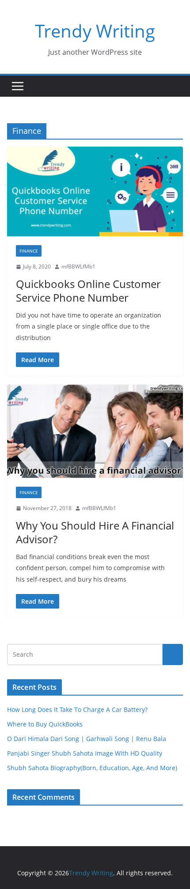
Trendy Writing (95, 31)
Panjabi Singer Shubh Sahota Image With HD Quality (84, 753)
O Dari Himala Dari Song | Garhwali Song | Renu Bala (86, 738)
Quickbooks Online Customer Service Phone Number (88, 290)
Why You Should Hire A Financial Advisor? (95, 532)
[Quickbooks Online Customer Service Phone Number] (95, 191)
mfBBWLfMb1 (78, 266)
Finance (28, 251)
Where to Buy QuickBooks (45, 724)
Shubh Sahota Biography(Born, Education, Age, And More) (92, 768)
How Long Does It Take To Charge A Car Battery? (77, 709)
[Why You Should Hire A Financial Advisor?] (95, 431)
